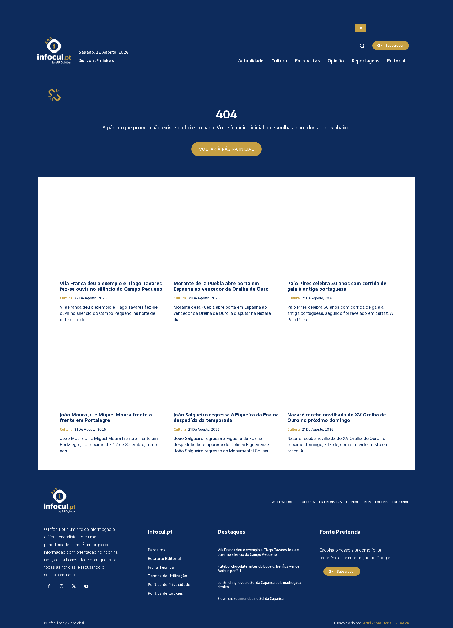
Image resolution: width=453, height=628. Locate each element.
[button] (362, 45)
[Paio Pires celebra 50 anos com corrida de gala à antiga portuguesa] (340, 237)
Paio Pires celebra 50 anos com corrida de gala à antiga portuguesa (336, 286)
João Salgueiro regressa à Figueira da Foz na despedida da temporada (226, 417)
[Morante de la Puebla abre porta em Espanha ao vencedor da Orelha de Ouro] (226, 237)
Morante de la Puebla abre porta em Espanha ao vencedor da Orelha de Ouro (221, 286)
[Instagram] (62, 587)
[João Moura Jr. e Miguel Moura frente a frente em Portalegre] (113, 368)
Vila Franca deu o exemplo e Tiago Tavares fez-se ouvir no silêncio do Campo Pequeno (111, 286)
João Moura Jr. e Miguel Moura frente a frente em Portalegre (106, 417)
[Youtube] (86, 587)
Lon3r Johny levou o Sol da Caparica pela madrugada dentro (259, 584)
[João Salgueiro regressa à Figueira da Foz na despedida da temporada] (226, 368)
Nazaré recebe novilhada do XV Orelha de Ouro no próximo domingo (336, 417)
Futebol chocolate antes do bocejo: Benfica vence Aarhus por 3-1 (258, 568)
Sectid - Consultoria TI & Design (385, 623)
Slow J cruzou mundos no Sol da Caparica (251, 598)
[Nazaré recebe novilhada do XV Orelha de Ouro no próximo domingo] (340, 368)
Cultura (66, 298)
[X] (74, 587)
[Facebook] (49, 587)
